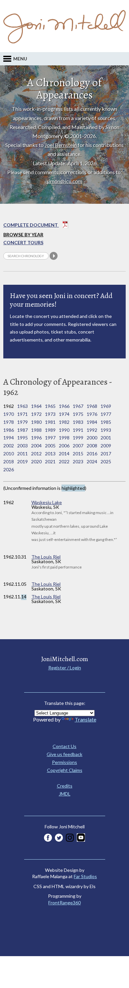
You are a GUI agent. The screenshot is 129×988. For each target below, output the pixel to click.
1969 (106, 406)
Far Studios (85, 876)
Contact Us (64, 746)
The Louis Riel (46, 557)
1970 (8, 414)
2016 (92, 453)
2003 (22, 445)
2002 (8, 445)
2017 (106, 453)
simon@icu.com (64, 181)
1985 (106, 422)
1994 (8, 437)
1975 (78, 414)
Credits (64, 786)
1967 (78, 406)
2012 (36, 453)
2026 (8, 469)
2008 (92, 445)
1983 (78, 422)
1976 (92, 414)
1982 (64, 422)
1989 (50, 430)
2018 (8, 461)
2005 (50, 445)
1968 (92, 406)
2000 (92, 437)
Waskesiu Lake (46, 502)
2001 (106, 437)
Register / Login (64, 667)
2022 (64, 461)
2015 (78, 453)
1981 (50, 422)
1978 (8, 422)
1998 (64, 437)
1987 (22, 430)
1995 (22, 437)
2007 (78, 445)
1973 (50, 414)
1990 (64, 430)
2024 (92, 461)
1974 (64, 414)
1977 (106, 414)
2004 (36, 445)
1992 (92, 430)
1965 (50, 406)
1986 (8, 430)
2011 (22, 453)
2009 (106, 445)
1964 (36, 406)
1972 (36, 414)
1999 (78, 437)
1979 (22, 422)
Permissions (64, 762)
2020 (36, 461)
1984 (92, 422)
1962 (8, 406)
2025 (106, 461)
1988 (36, 430)
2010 (8, 453)
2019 (22, 461)
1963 (22, 406)
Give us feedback (64, 754)
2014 (64, 453)
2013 (50, 453)
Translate (85, 719)
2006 (64, 445)
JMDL (64, 794)
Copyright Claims (64, 770)
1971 (22, 414)
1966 (64, 406)
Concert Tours (23, 242)
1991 (78, 430)
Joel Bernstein (61, 145)
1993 (106, 430)
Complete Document (31, 225)
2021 (50, 461)
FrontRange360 (64, 902)
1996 (36, 437)
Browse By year (23, 234)
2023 (78, 461)
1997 (50, 437)
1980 (36, 422)
